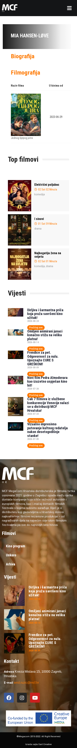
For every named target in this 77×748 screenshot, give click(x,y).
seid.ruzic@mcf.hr (26, 682)
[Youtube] (35, 698)
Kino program (15, 546)
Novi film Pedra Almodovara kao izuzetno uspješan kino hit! (47, 382)
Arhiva (10, 564)
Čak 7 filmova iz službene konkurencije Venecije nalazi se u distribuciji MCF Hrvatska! (48, 405)
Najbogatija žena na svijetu (47, 255)
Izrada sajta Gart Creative (38, 744)
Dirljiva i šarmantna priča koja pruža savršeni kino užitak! (45, 314)
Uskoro (11, 555)
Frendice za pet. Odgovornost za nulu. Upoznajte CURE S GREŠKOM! (42, 358)
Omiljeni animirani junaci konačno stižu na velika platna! (44, 335)
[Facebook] (9, 698)
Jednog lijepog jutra (22, 137)
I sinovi (39, 219)
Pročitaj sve (36, 327)
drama (37, 228)
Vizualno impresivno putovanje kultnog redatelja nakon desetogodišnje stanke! (47, 430)
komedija (39, 194)
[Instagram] (22, 698)
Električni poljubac (46, 185)
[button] (69, 8)
